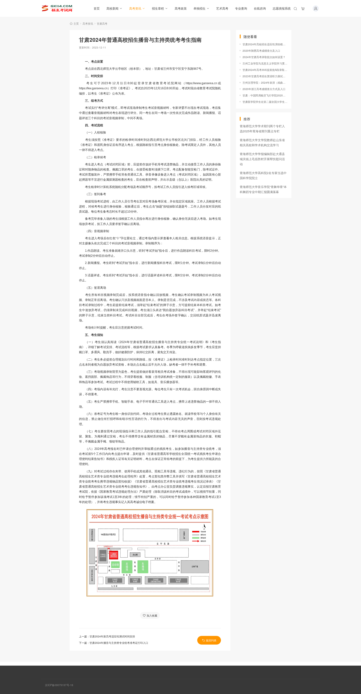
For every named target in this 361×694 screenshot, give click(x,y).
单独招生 (199, 8)
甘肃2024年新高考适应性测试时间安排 (112, 636)
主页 (76, 23)
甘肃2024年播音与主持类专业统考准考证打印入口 (118, 643)
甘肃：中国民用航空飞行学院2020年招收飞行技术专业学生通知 (265, 95)
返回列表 (211, 640)
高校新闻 (112, 8)
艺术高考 (222, 8)
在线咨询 (260, 8)
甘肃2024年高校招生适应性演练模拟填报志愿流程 (265, 44)
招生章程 (158, 8)
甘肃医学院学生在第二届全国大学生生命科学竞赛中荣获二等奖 (265, 102)
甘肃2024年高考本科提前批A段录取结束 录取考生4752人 (265, 70)
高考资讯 (135, 8)
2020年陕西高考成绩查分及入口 (261, 50)
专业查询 (241, 8)
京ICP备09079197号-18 (59, 685)
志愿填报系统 (282, 8)
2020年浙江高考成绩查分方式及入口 (264, 89)
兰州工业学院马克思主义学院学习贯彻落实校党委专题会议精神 (265, 63)
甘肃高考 (102, 23)
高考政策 (181, 8)
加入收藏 (152, 615)
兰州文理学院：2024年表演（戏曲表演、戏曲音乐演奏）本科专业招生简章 (265, 82)
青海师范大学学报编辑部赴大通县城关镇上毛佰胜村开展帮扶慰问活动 (262, 159)
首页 (97, 8)
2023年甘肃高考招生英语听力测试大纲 (265, 76)
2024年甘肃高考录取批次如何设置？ (264, 57)
